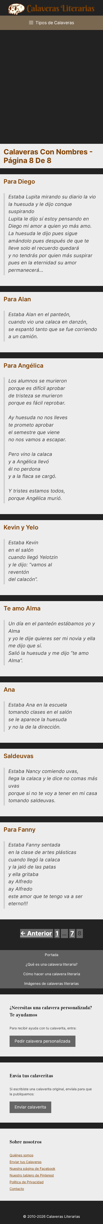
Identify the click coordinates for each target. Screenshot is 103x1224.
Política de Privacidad (27, 1182)
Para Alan (17, 299)
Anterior (36, 933)
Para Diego (19, 181)
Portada (51, 954)
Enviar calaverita (30, 1107)
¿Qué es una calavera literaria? (52, 964)
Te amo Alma (22, 608)
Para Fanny (19, 829)
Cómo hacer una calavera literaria (51, 974)
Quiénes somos (21, 1155)
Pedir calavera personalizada (42, 1041)
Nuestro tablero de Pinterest (32, 1175)
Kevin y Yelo (21, 527)
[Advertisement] (51, 83)
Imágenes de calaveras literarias (51, 983)
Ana (9, 689)
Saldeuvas (19, 756)
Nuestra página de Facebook (32, 1168)
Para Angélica (23, 365)
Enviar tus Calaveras (25, 1162)
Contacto (17, 1189)
